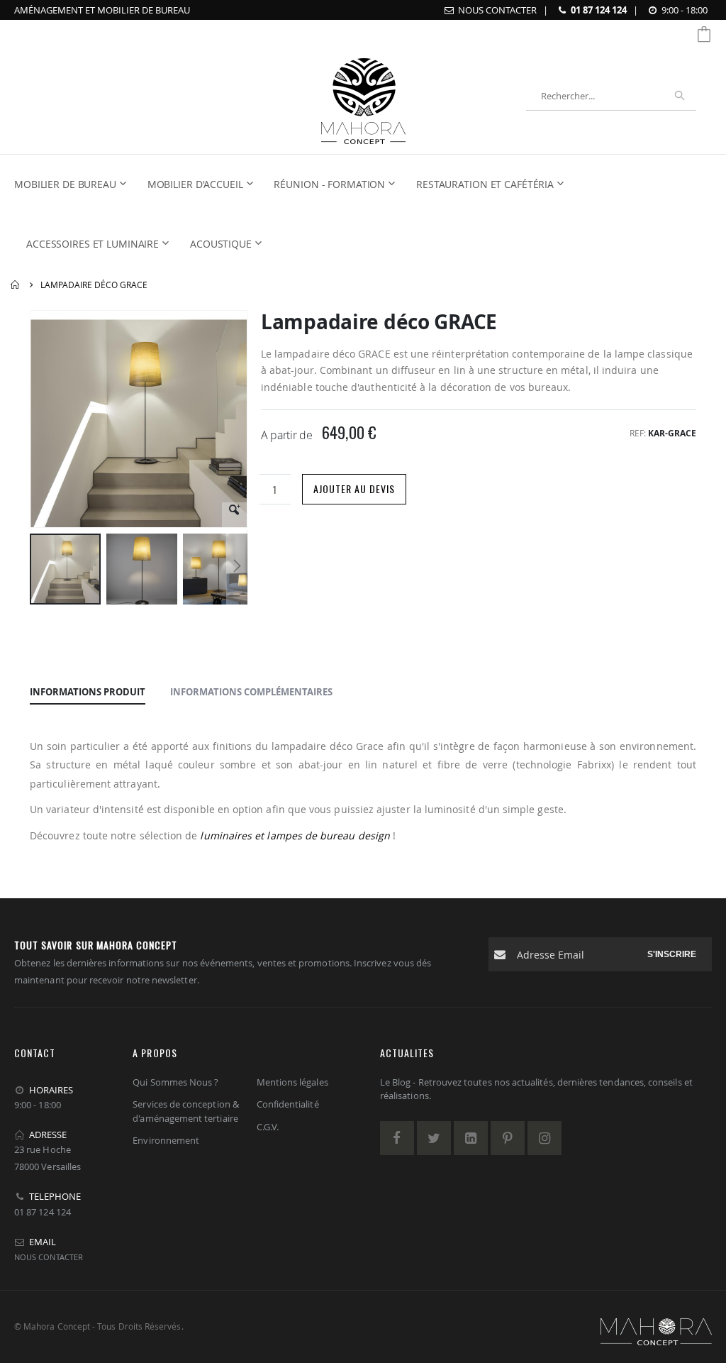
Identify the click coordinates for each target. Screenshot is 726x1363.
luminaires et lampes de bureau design (295, 835)
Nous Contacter (497, 10)
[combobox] (611, 96)
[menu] (354, 214)
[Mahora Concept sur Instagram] (544, 1138)
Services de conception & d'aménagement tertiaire (186, 1111)
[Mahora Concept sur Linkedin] (471, 1138)
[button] (234, 514)
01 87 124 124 (599, 10)
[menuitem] (74, 184)
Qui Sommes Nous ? (175, 1082)
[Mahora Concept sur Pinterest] (508, 1138)
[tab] (87, 692)
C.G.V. (268, 1126)
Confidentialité (288, 1104)
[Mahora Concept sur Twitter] (434, 1138)
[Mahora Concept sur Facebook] (397, 1138)
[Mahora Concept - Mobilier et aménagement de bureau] (363, 96)
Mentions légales (292, 1082)
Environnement (166, 1140)
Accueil (16, 285)
